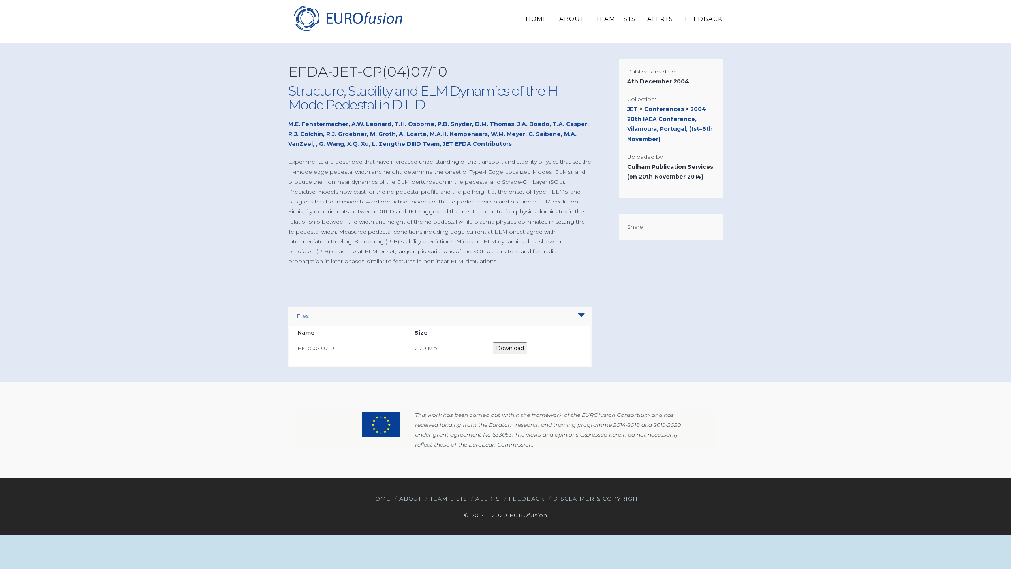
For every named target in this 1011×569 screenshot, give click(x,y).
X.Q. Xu (358, 143)
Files (303, 315)
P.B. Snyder (455, 124)
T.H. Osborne (414, 124)
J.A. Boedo (533, 124)
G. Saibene (544, 134)
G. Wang (331, 143)
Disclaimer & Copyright (597, 498)
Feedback (526, 498)
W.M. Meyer (508, 134)
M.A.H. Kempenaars (459, 134)
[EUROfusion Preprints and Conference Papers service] (347, 18)
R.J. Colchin (305, 134)
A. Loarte (413, 134)
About (410, 498)
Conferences (664, 109)
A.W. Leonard (371, 124)
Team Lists (448, 498)
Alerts (487, 498)
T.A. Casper (569, 124)
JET (632, 109)
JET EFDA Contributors (477, 143)
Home (380, 498)
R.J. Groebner (346, 134)
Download (510, 348)
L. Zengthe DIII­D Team (406, 143)
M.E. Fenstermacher (318, 124)
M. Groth (383, 134)
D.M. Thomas (494, 124)
